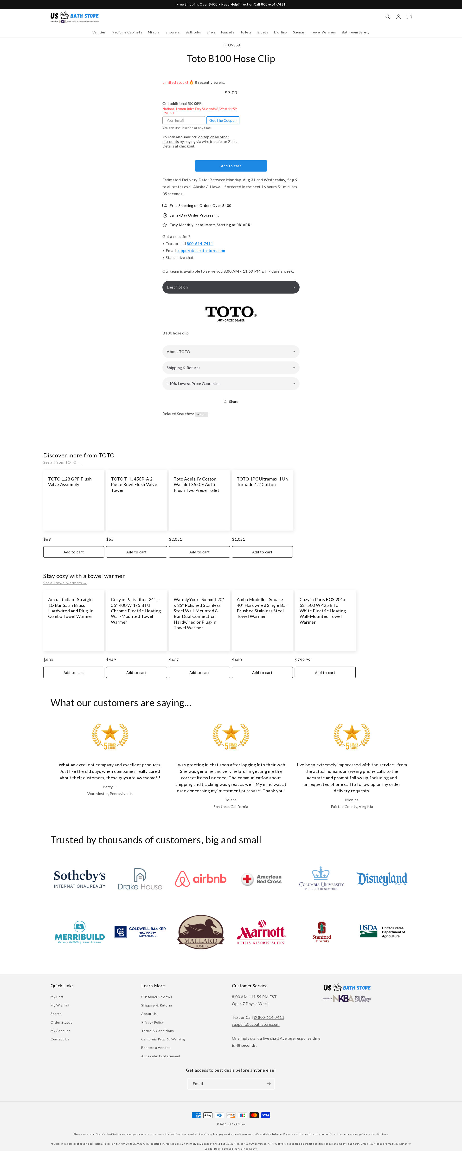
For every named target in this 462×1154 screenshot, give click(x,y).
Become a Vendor (155, 1047)
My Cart (57, 997)
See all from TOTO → (62, 462)
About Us (149, 1014)
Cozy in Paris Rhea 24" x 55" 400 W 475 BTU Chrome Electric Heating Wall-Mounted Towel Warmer (136, 611)
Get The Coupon (223, 120)
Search (56, 1014)
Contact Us (60, 1039)
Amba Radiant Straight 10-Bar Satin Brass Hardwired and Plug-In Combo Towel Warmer (71, 608)
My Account (60, 1031)
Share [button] (233, 401)
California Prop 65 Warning (163, 1039)
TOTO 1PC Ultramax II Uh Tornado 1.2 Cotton (262, 481)
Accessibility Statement (161, 1056)
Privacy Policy (152, 1022)
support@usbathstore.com (201, 250)
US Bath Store (236, 1124)
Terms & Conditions (157, 1031)
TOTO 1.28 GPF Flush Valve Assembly (70, 481)
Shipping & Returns (157, 1005)
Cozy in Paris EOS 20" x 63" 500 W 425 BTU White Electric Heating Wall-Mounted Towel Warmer (323, 611)
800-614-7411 (200, 243)
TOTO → (202, 414)
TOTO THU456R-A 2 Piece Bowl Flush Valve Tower (134, 484)
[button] (99, 32)
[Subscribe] (268, 1083)
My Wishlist (60, 1005)
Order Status (61, 1022)
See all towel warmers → (65, 582)
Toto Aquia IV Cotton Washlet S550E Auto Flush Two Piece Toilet (196, 484)
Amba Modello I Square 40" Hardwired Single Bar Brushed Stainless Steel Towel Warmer (262, 608)
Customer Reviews (156, 997)
